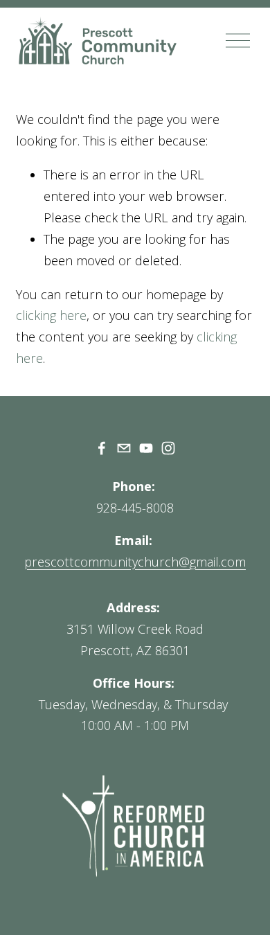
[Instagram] (168, 448)
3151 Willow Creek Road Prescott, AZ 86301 (135, 640)
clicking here (51, 315)
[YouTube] (146, 448)
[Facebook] (102, 448)
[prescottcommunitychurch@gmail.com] (124, 448)
